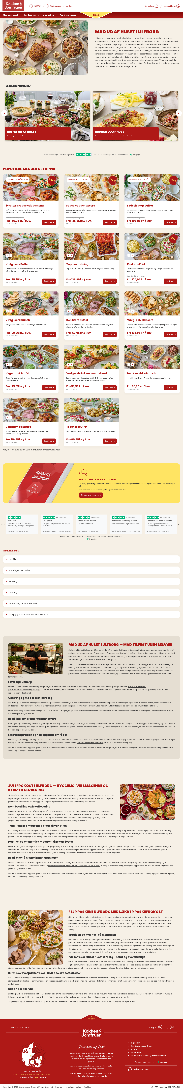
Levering (13, 592)
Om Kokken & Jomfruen (141, 1046)
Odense (42, 1077)
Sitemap (58, 1087)
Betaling (13, 581)
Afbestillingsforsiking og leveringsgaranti (148, 1055)
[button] (4, 113)
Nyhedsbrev (136, 1052)
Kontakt (134, 1049)
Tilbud (96, 15)
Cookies (87, 1087)
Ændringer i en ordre (19, 570)
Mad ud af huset (10, 15)
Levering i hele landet (32, 1071)
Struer (129, 739)
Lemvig (120, 739)
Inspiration (135, 1043)
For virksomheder (68, 15)
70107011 (37, 6)
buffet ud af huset (149, 706)
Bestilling (13, 559)
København (24, 1077)
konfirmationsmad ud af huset (90, 742)
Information (48, 15)
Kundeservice (30, 15)
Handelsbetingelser (73, 1087)
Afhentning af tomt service (23, 603)
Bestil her (48, 222)
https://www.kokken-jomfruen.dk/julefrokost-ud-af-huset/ (74, 865)
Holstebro (112, 739)
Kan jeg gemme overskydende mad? (28, 614)
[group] (31, 187)
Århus (32, 1077)
